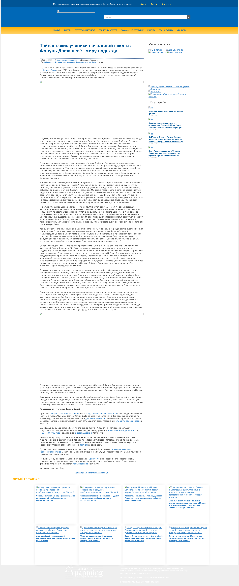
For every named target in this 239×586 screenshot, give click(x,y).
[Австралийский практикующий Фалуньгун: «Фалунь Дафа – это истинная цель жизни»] (55, 532)
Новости (67, 30)
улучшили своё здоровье (128, 421)
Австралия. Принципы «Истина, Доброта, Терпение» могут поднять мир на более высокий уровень (143, 498)
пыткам (84, 445)
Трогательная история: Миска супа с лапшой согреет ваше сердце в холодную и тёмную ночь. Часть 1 (188, 538)
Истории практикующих (65, 62)
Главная (56, 30)
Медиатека (181, 30)
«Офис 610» (93, 458)
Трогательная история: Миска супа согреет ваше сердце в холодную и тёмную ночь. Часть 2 (96, 538)
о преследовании (83, 433)
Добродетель (48, 62)
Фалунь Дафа (49, 70)
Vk (86, 472)
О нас (143, 4)
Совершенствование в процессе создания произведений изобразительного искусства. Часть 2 (55, 498)
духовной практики (95, 418)
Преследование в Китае (85, 30)
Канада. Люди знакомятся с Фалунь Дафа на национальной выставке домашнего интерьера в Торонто (144, 538)
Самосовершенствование (132, 30)
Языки (154, 4)
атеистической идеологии (121, 430)
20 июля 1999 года (51, 433)
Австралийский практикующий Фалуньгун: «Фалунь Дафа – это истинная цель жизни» (55, 538)
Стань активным (166, 30)
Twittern (101, 472)
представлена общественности (101, 413)
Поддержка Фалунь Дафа (86, 62)
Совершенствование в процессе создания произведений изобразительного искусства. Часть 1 (99, 498)
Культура (151, 30)
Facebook (79, 472)
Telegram (92, 472)
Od (107, 472)
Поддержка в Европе (108, 30)
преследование (80, 463)
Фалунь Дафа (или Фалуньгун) (65, 413)
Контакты (166, 4)
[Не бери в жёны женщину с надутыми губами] (151, 107)
